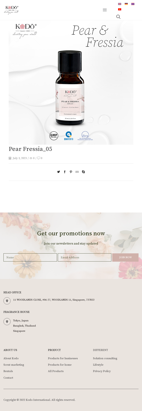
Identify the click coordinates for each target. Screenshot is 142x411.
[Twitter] (59, 172)
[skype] (82, 172)
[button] (105, 10)
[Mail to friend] (77, 172)
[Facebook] (65, 172)
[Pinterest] (71, 172)
